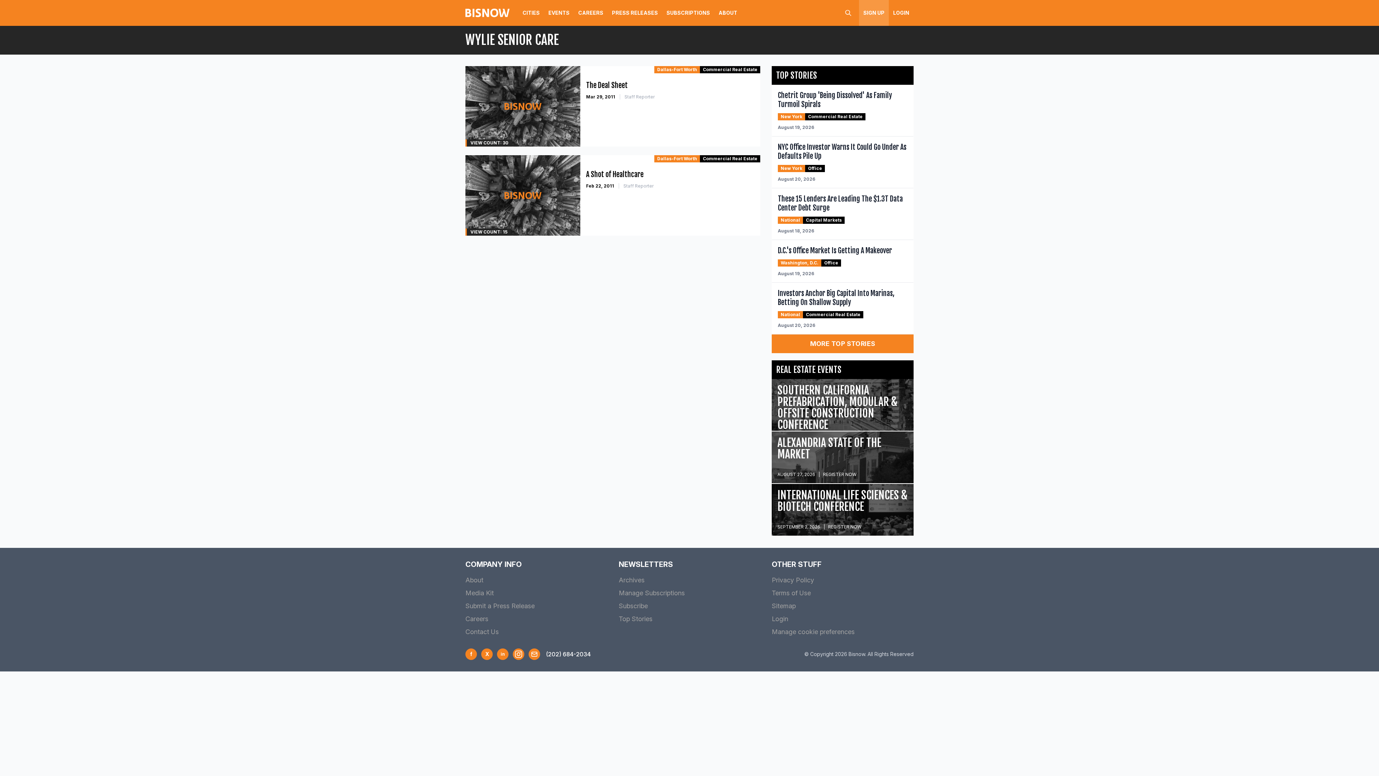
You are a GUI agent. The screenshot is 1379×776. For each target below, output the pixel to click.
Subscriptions (688, 13)
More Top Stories (843, 343)
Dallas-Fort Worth (677, 69)
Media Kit (479, 593)
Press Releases (635, 13)
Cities (531, 13)
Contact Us (482, 632)
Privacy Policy (793, 580)
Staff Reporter (640, 97)
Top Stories (636, 619)
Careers (590, 13)
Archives (632, 580)
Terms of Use (791, 593)
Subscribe (633, 606)
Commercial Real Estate (730, 69)
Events (559, 13)
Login (901, 13)
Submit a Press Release (500, 606)
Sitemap (784, 606)
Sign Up (873, 13)
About (728, 13)
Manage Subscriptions (652, 593)
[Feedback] (534, 654)
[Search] (848, 13)
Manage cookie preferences (813, 632)
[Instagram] (518, 654)
